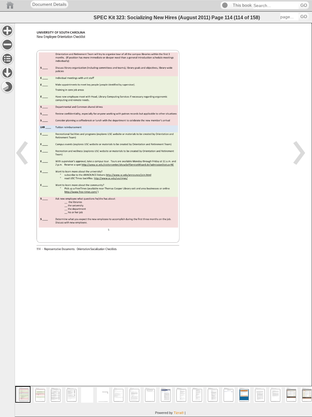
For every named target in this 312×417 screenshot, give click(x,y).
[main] (163, 220)
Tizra (179, 413)
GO (304, 5)
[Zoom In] (7, 30)
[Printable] (7, 87)
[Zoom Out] (7, 44)
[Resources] (7, 73)
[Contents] (7, 59)
